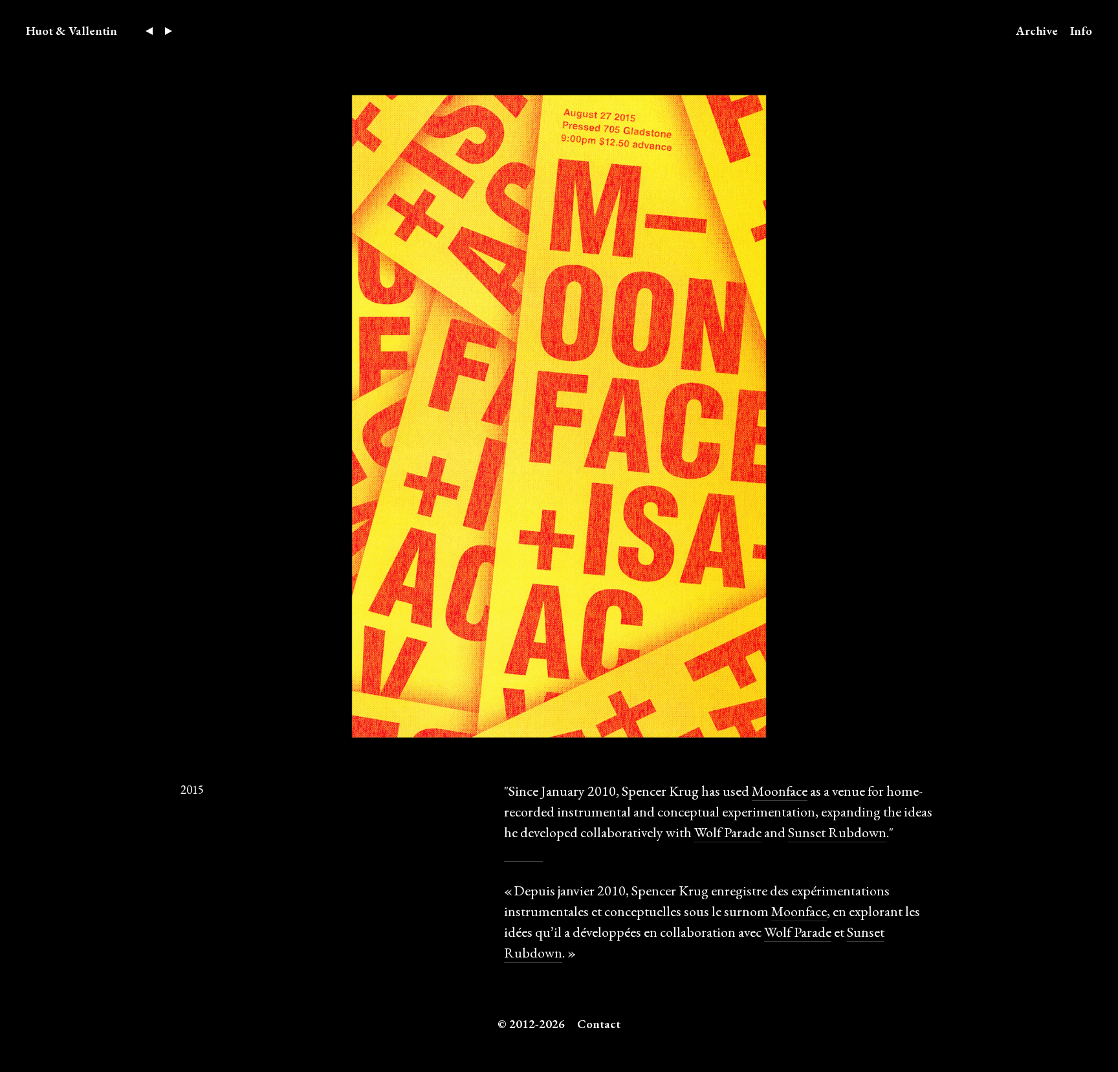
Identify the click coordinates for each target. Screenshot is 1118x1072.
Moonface (779, 791)
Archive (1037, 31)
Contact (598, 1024)
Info (1081, 31)
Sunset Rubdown (837, 832)
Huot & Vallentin (71, 31)
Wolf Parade (728, 832)
